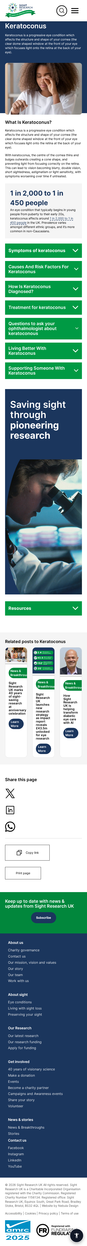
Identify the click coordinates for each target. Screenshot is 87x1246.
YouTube (15, 1166)
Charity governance (23, 950)
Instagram (16, 1154)
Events (13, 1081)
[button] (43, 251)
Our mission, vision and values (32, 962)
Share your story (21, 1100)
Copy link (32, 852)
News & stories (20, 1120)
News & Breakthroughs (26, 1127)
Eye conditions (20, 1002)
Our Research (19, 1028)
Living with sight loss (25, 1008)
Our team (15, 975)
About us (15, 942)
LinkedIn (14, 1160)
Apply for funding (22, 1048)
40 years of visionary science (31, 1069)
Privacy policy (48, 1213)
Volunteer (15, 1106)
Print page (23, 873)
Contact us (17, 956)
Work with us (18, 981)
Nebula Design (68, 1205)
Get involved (19, 1062)
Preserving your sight (25, 1014)
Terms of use (70, 1213)
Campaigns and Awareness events (35, 1094)
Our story (15, 968)
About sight (18, 994)
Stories (13, 1133)
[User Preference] (77, 1236)
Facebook (16, 1148)
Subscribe (43, 917)
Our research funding (25, 1042)
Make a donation (21, 1075)
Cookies (30, 1213)
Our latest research (23, 1036)
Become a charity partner (28, 1088)
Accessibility (13, 1213)
